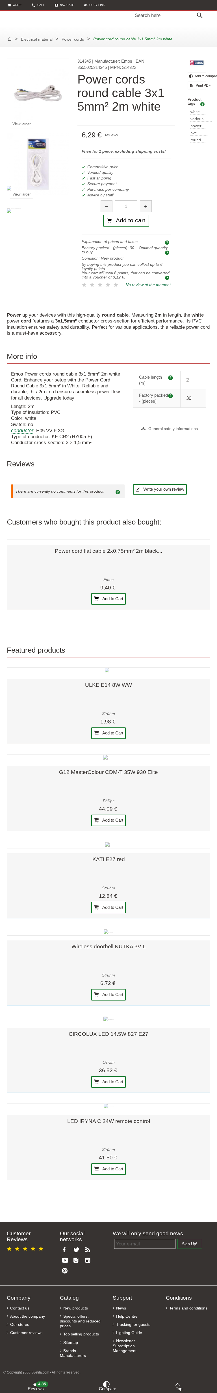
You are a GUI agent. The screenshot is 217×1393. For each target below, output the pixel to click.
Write (17, 4)
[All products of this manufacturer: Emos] (197, 62)
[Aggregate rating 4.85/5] (26, 1247)
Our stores (19, 1324)
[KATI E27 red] (108, 845)
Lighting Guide (129, 1333)
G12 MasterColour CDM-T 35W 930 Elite (108, 772)
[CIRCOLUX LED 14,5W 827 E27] (108, 1019)
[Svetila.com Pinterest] (66, 1271)
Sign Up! (189, 1244)
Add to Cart (112, 598)
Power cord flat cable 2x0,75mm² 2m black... (108, 551)
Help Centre (127, 1316)
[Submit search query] (201, 15)
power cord (195, 126)
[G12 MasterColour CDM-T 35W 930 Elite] (108, 758)
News (121, 1308)
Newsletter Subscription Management (124, 1346)
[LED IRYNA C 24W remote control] (108, 1107)
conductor (22, 430)
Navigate (67, 4)
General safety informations (172, 429)
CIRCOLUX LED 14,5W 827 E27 (108, 1034)
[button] (95, 5)
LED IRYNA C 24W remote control (108, 1121)
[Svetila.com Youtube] (66, 1260)
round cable (195, 140)
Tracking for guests (133, 1324)
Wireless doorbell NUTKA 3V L (108, 946)
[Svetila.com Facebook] (66, 1250)
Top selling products (81, 1334)
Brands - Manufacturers (73, 1353)
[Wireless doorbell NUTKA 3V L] (108, 932)
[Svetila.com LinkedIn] (89, 1260)
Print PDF (200, 85)
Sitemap (70, 1343)
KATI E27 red (108, 859)
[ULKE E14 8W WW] (108, 671)
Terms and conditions (188, 1308)
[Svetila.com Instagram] (77, 1260)
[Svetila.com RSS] (89, 1250)
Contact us (19, 1308)
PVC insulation (198, 133)
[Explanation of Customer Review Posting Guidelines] (119, 491)
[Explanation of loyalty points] (168, 277)
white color (195, 112)
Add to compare (200, 76)
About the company (27, 1316)
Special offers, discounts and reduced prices (80, 1321)
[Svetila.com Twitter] (77, 1250)
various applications (201, 119)
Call (41, 4)
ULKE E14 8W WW (108, 685)
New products (75, 1308)
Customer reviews (26, 1333)
